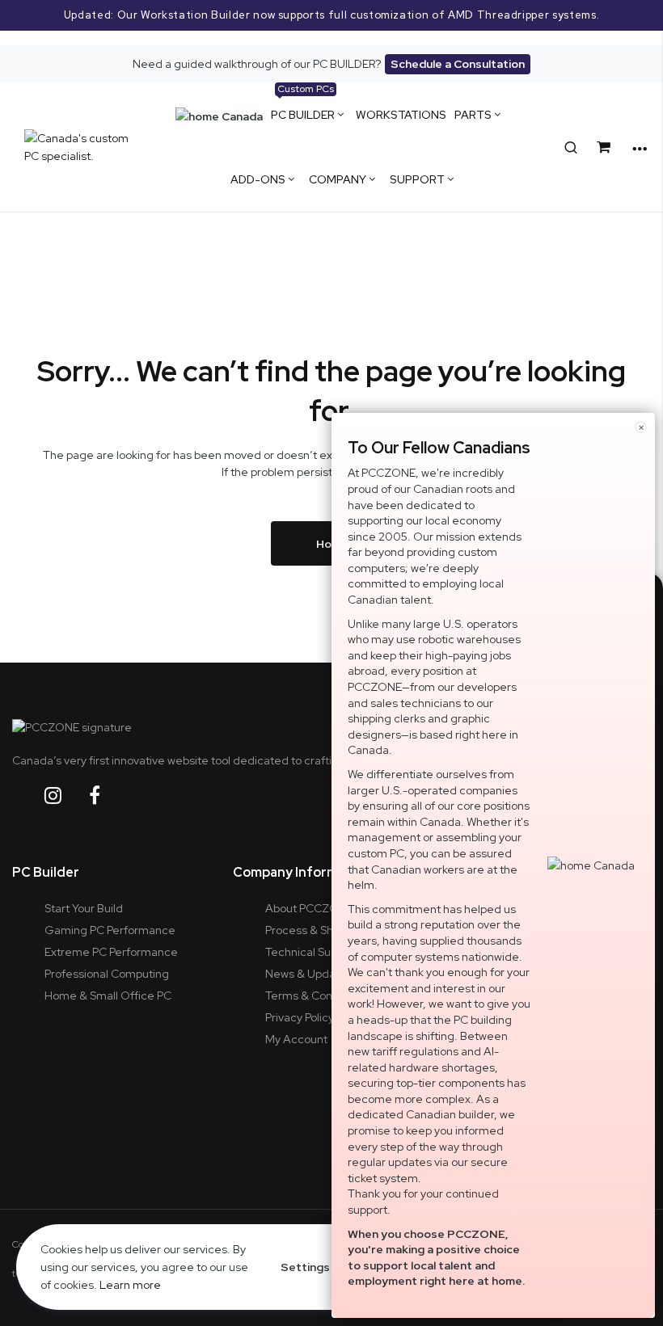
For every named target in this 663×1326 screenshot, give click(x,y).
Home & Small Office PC (107, 995)
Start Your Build (83, 908)
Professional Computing (106, 973)
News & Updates (309, 973)
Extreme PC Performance (111, 952)
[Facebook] (107, 795)
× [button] (641, 427)
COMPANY (337, 179)
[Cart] (606, 147)
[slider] (331, 22)
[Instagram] (65, 795)
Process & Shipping (315, 930)
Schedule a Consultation (458, 64)
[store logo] (79, 147)
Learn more (130, 1285)
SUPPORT (417, 179)
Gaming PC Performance (109, 930)
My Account (296, 1039)
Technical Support (311, 952)
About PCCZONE (309, 908)
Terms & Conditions (316, 995)
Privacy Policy (299, 1017)
